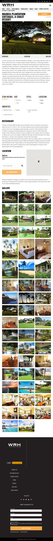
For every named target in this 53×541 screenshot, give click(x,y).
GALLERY (48, 56)
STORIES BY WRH (14, 476)
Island (41, 103)
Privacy (14, 483)
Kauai (36, 9)
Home (3, 9)
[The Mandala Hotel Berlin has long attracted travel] (14, 451)
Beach (41, 100)
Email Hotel (48, 17)
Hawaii (31, 9)
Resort (29, 100)
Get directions (11, 172)
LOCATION (27, 56)
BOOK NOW (44, 14)
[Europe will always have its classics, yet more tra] (21, 459)
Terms (14, 480)
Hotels (8, 9)
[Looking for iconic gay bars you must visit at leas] (14, 455)
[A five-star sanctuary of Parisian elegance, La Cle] (8, 455)
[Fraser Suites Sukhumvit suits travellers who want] (8, 451)
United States (24, 9)
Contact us (14, 470)
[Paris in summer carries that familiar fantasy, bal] (8, 459)
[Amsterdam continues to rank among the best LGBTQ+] (21, 451)
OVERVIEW (5, 56)
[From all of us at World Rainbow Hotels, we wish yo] (14, 459)
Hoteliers (14, 487)
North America (15, 9)
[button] (38, 161)
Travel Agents (14, 490)
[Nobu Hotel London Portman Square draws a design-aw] (21, 455)
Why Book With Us (14, 473)
